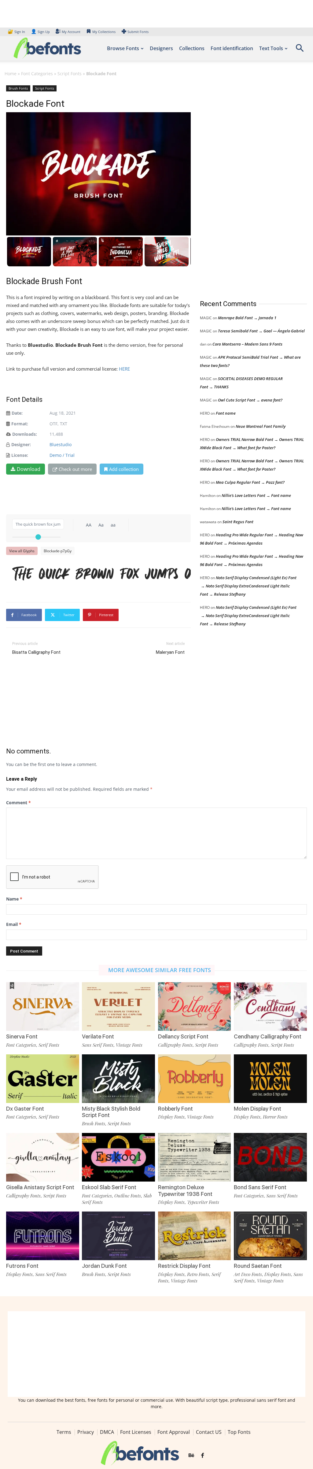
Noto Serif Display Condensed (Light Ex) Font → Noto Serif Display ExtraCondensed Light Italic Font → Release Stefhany (248, 586)
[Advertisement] (246, 186)
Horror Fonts (275, 1117)
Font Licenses (135, 1432)
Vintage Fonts (129, 1045)
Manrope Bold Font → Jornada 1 (247, 317)
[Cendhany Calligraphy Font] (270, 1006)
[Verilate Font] (118, 1006)
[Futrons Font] (42, 1236)
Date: (17, 413)
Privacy (85, 1432)
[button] (299, 50)
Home (11, 73)
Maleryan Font (170, 652)
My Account (71, 31)
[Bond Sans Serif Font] (270, 1157)
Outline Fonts (127, 1196)
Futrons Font (22, 1266)
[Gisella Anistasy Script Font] (42, 1157)
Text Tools (271, 48)
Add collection (124, 469)
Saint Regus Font (238, 521)
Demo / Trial (62, 455)
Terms (64, 1432)
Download (28, 469)
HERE (124, 369)
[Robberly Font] (194, 1078)
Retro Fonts (198, 1274)
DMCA (107, 1432)
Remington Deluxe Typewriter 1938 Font (185, 1190)
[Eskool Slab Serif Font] (118, 1157)
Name (14, 899)
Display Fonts (171, 1117)
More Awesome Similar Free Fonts (159, 970)
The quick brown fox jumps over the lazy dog (101, 573)
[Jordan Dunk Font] (118, 1236)
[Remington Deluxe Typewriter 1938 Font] (194, 1157)
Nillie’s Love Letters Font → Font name (256, 495)
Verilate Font (98, 1036)
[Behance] (191, 1455)
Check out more (75, 469)
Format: (19, 424)
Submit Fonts (138, 31)
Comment (18, 802)
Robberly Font (175, 1108)
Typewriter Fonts (203, 1202)
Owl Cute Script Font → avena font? (250, 400)
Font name (226, 413)
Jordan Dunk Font (104, 1266)
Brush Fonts (18, 88)
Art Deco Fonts (248, 1274)
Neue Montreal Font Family (260, 426)
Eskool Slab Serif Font (109, 1187)
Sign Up (40, 31)
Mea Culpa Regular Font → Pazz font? (250, 482)
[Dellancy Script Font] (194, 1006)
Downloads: (24, 434)
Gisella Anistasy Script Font (40, 1187)
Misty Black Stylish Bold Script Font (111, 1112)
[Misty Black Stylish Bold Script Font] (118, 1078)
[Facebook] (202, 1455)
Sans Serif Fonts (97, 1045)
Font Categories (37, 73)
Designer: (21, 444)
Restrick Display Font (184, 1266)
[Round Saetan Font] (270, 1236)
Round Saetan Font (258, 1266)
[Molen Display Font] (270, 1078)
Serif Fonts (49, 1045)
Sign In (17, 31)
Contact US (209, 1432)
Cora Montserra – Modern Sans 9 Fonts (247, 344)
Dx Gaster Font (25, 1108)
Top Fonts (239, 1432)
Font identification (232, 48)
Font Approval (173, 1432)
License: (19, 455)
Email (13, 924)
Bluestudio (61, 444)
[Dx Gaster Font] (42, 1078)
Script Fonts (69, 73)
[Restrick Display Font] (194, 1236)
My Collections (104, 31)
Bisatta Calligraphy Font (36, 652)
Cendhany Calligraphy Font (267, 1036)
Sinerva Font (22, 1036)
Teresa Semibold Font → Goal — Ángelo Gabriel (261, 331)
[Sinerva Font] (42, 1006)
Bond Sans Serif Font (260, 1187)
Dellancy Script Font (183, 1036)
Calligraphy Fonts (175, 1045)
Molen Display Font (257, 1108)
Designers (161, 48)
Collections (191, 48)
